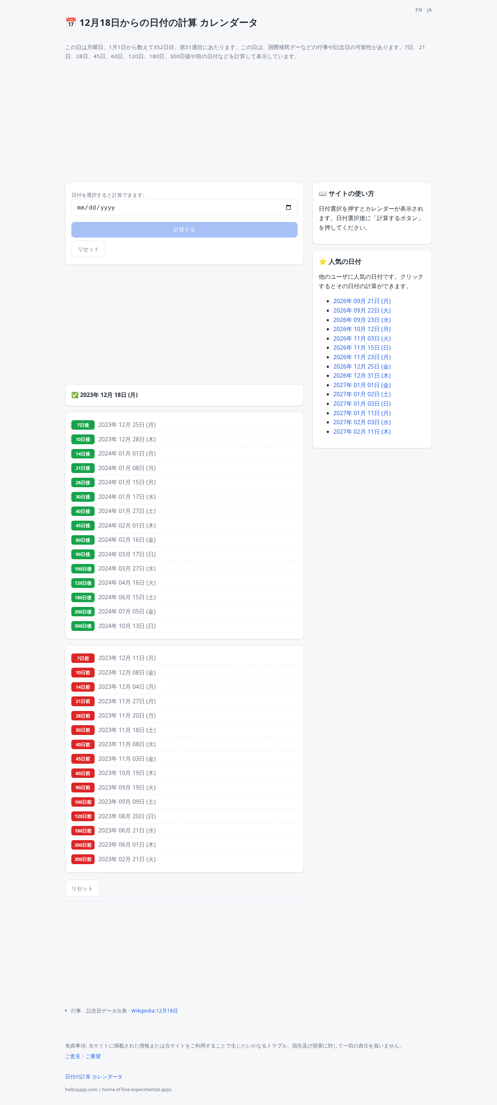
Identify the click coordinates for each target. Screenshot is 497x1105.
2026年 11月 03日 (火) (362, 338)
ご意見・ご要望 (83, 1056)
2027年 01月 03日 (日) (362, 404)
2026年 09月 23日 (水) (362, 320)
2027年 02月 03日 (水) (362, 422)
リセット (88, 249)
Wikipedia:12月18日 (154, 1010)
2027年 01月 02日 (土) (362, 394)
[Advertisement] (184, 324)
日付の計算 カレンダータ (94, 1076)
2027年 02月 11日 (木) (362, 432)
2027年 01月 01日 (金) (362, 385)
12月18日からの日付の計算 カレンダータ (161, 22)
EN (419, 9)
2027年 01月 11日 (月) (362, 413)
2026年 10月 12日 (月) (362, 329)
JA (429, 9)
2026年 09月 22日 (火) (362, 310)
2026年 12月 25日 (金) (362, 366)
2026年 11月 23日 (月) (362, 357)
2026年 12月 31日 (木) (362, 375)
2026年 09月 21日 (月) (362, 301)
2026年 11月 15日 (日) (362, 347)
